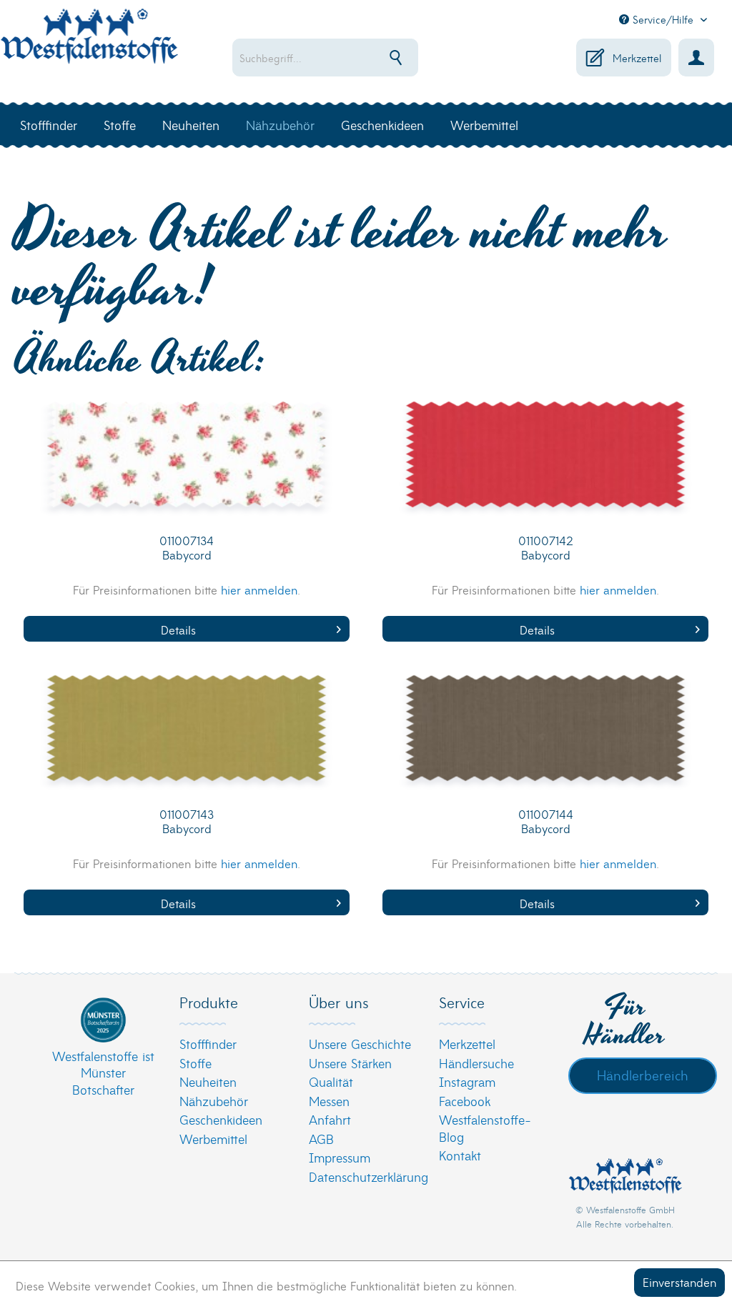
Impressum (339, 1157)
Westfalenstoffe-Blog (485, 1127)
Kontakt (460, 1155)
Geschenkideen (220, 1119)
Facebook (464, 1101)
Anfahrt (330, 1119)
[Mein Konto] (696, 57)
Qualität (331, 1081)
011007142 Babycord (545, 547)
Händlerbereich (642, 1074)
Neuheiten (208, 1081)
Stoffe (195, 1063)
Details (178, 629)
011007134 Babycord (186, 547)
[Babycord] (186, 465)
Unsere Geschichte (360, 1043)
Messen (329, 1101)
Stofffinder (208, 1043)
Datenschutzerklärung (362, 1176)
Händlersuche (476, 1063)
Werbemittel (213, 1139)
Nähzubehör (213, 1101)
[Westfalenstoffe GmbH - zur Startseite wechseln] (89, 44)
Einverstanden (679, 1281)
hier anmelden (259, 589)
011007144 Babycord (545, 821)
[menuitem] (333, 57)
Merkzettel (467, 1043)
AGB (321, 1139)
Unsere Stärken (350, 1063)
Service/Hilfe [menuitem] (663, 19)
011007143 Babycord (186, 821)
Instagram (467, 1081)
